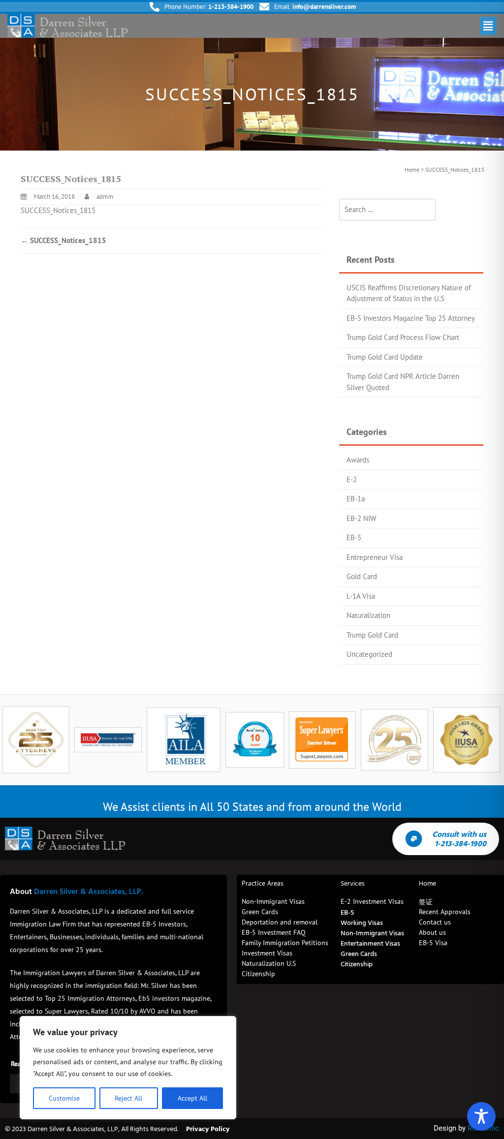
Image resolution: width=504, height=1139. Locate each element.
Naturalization (368, 615)
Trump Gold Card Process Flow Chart (402, 337)
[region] (128, 1067)
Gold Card (361, 576)
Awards (357, 459)
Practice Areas (263, 883)
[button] (488, 26)
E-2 (351, 479)
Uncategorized (369, 654)
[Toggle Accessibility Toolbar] (481, 1116)
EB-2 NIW (361, 518)
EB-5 (353, 537)
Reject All (128, 1098)
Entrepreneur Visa (374, 557)
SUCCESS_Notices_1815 (58, 210)
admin (104, 196)
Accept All (192, 1098)
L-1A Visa (360, 596)
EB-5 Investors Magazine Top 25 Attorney (410, 318)
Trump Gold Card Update (384, 357)
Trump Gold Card (372, 635)
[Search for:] (387, 210)
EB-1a (355, 498)
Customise (64, 1098)
